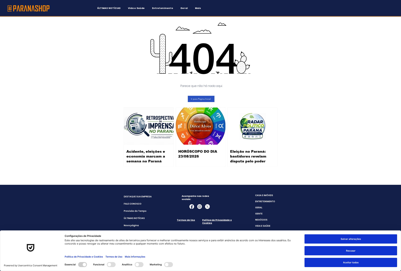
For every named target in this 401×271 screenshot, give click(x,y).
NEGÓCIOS (261, 219)
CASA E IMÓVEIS (264, 195)
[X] (207, 206)
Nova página (131, 225)
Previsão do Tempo (132, 211)
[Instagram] (199, 206)
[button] (199, 8)
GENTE (259, 213)
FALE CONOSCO (132, 203)
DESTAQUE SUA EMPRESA (132, 196)
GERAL (258, 207)
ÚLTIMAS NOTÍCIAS (132, 218)
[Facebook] (191, 206)
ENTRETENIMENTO (265, 201)
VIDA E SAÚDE (262, 225)
